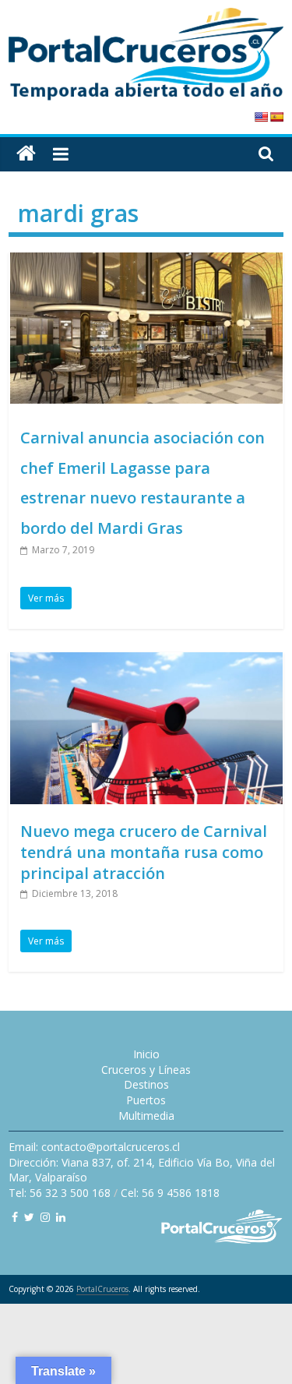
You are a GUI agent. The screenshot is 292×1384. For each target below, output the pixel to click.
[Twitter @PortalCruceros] (29, 1216)
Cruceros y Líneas (146, 1069)
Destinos (146, 1084)
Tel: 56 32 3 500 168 (60, 1192)
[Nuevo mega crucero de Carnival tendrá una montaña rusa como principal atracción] (146, 661)
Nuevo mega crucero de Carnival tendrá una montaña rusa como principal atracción (143, 852)
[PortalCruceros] (26, 154)
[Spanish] (276, 117)
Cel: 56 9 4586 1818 (170, 1192)
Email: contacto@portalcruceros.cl (94, 1146)
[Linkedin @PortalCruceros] (61, 1216)
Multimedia (146, 1115)
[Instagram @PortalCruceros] (45, 1216)
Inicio (146, 1054)
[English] (261, 117)
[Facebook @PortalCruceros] (15, 1216)
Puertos (146, 1100)
